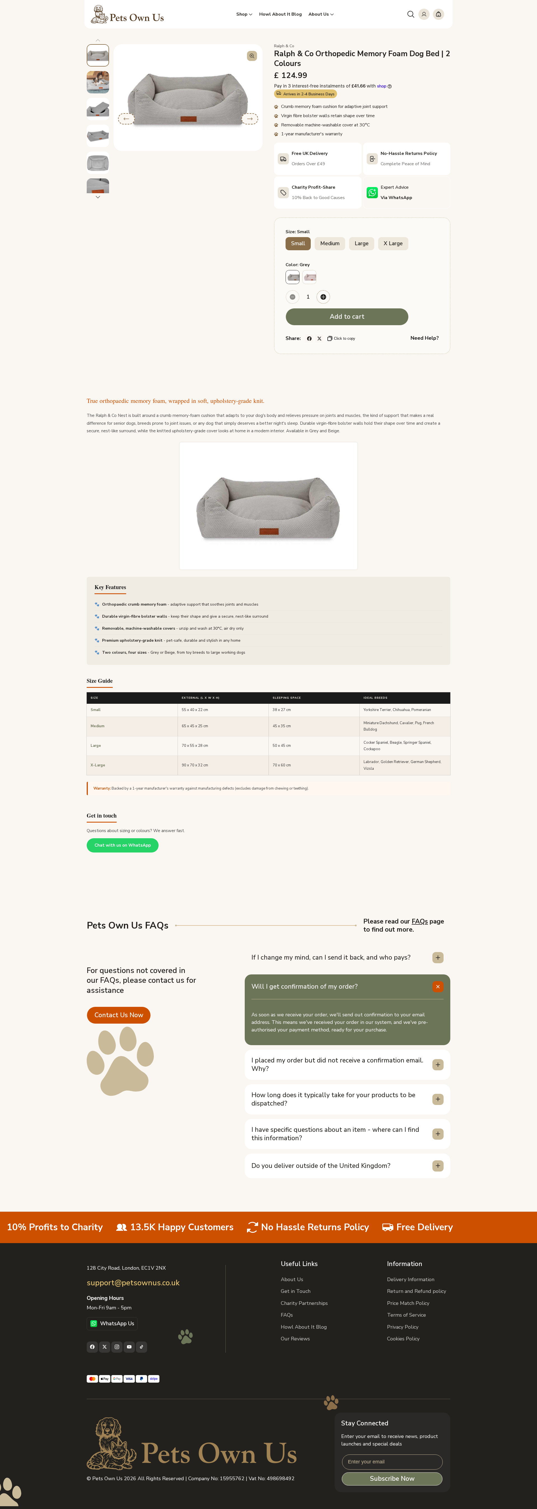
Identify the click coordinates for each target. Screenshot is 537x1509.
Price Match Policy (408, 1303)
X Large (393, 243)
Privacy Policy (402, 1326)
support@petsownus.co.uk (133, 1283)
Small (298, 243)
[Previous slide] (98, 40)
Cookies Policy (403, 1338)
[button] (411, 14)
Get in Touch (295, 1291)
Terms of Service (406, 1315)
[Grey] (293, 277)
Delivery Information (410, 1279)
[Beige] (309, 277)
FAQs (420, 921)
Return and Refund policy (416, 1291)
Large (362, 243)
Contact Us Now (119, 1014)
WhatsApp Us (117, 1323)
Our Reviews (295, 1338)
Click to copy (344, 338)
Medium (330, 243)
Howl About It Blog (304, 1326)
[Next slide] (98, 197)
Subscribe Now (392, 1479)
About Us (292, 1279)
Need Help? (425, 338)
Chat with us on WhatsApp (123, 845)
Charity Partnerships (304, 1303)
